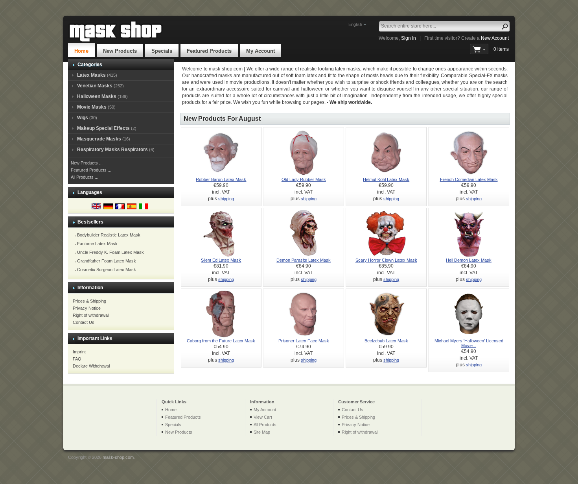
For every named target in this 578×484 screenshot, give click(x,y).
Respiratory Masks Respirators (112, 149)
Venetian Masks (94, 86)
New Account (495, 38)
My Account (260, 51)
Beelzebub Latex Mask (386, 340)
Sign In (408, 38)
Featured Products (209, 51)
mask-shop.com (118, 457)
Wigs (82, 117)
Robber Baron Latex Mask (221, 179)
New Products (120, 51)
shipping (226, 198)
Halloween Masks (96, 96)
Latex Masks (91, 75)
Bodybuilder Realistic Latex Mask (108, 235)
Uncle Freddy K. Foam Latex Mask (110, 252)
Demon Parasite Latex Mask (303, 260)
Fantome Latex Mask (97, 243)
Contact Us (83, 322)
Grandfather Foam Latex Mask (106, 261)
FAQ (77, 359)
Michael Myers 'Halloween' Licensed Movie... (468, 343)
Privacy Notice (87, 308)
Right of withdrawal (91, 315)
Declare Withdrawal (91, 366)
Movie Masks (92, 107)
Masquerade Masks (99, 139)
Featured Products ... (91, 170)
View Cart (263, 417)
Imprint (79, 351)
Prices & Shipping (89, 301)
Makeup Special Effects (103, 128)
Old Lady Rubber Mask (304, 179)
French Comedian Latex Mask (469, 179)
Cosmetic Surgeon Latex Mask (106, 269)
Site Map (262, 432)
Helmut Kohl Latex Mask (386, 179)
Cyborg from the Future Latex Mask (221, 340)
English (355, 24)
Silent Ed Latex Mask (221, 260)
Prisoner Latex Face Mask (303, 340)
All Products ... (84, 177)
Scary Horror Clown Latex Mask (386, 260)
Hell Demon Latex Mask (468, 260)
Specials (161, 51)
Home (81, 51)
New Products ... (87, 163)
